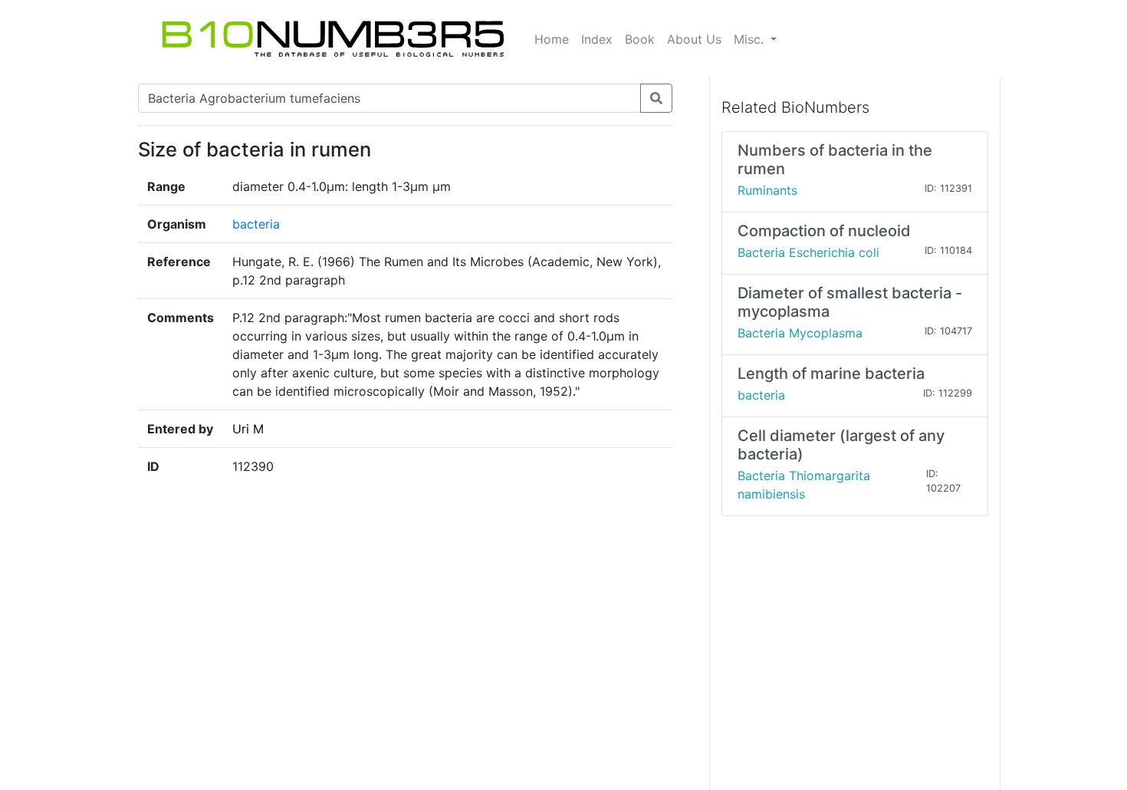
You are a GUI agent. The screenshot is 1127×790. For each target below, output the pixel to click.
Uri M (248, 428)
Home (551, 39)
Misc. (750, 39)
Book (640, 39)
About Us (694, 39)
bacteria (256, 224)
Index (597, 39)
